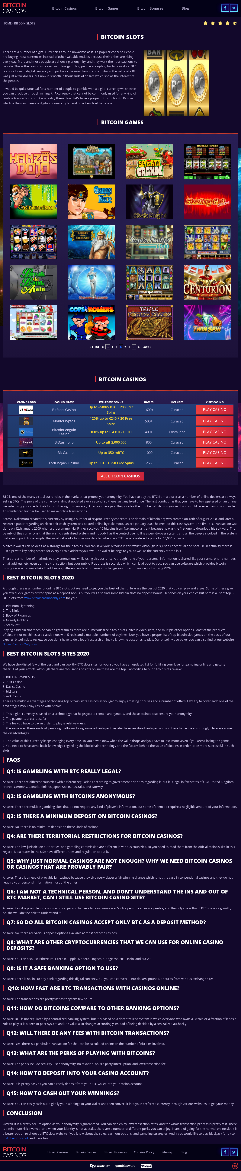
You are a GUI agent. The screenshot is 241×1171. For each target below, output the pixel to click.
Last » (147, 347)
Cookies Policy (144, 1152)
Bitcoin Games (107, 8)
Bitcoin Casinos (64, 8)
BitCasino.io (64, 442)
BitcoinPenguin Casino (64, 432)
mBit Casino (64, 452)
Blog (185, 8)
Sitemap (167, 1152)
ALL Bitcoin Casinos (120, 476)
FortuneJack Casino (64, 463)
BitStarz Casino (64, 409)
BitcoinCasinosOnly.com (20, 644)
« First (94, 347)
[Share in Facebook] (225, 8)
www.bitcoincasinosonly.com (44, 598)
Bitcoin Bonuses (150, 8)
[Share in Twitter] (234, 8)
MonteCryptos (64, 421)
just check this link (16, 1138)
